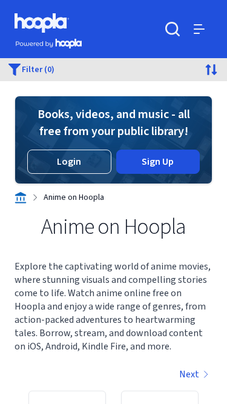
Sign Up (158, 161)
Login (69, 161)
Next (189, 374)
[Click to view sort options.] (211, 69)
